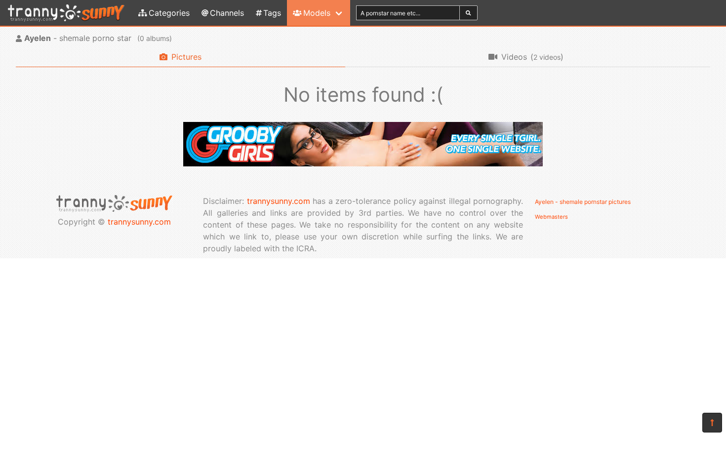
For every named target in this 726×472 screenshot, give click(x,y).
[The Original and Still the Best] (363, 163)
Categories (169, 13)
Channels (227, 13)
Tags (272, 13)
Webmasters (551, 216)
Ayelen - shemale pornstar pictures (583, 201)
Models (316, 13)
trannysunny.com (139, 222)
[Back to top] (712, 423)
